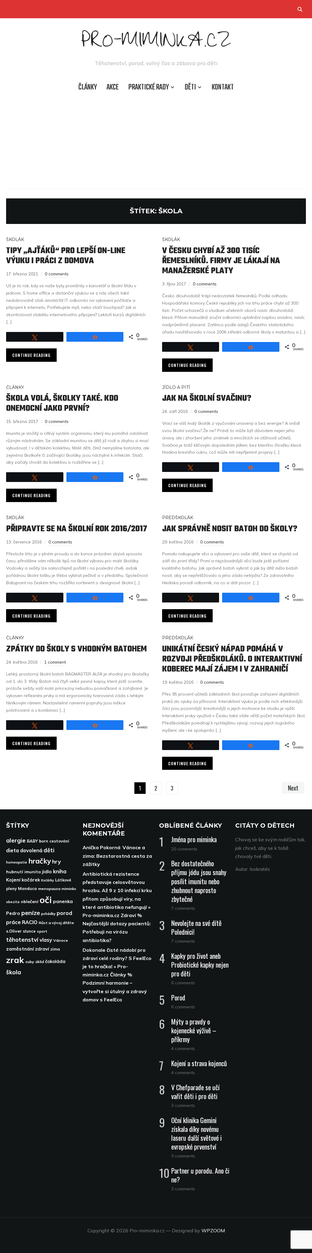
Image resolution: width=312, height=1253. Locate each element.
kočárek (31, 880)
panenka (63, 901)
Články (87, 87)
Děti (190, 87)
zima (55, 949)
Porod (178, 997)
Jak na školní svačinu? (206, 398)
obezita (13, 901)
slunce (29, 931)
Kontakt (223, 87)
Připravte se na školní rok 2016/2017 (76, 529)
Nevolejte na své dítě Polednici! (196, 927)
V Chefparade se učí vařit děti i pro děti (195, 1091)
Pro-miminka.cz (156, 43)
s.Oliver (14, 931)
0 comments (57, 274)
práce (13, 922)
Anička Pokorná (101, 847)
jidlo (47, 871)
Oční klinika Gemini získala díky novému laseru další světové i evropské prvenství (196, 1133)
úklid (39, 961)
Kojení (13, 880)
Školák (15, 239)
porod (64, 913)
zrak (15, 960)
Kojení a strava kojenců (199, 1063)
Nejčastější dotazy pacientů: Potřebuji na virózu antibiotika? (117, 931)
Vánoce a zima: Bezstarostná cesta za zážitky (117, 855)
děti (49, 850)
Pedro (13, 913)
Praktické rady (148, 87)
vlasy (46, 940)
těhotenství (22, 939)
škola (13, 972)
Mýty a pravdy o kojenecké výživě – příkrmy (193, 1030)
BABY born (37, 841)
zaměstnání (20, 949)
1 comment (55, 662)
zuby (29, 961)
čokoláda (55, 961)
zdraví (42, 949)
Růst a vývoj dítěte (56, 922)
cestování (59, 841)
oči (46, 899)
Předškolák (177, 517)
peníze (30, 912)
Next (293, 787)
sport (42, 931)
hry (56, 861)
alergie (16, 840)
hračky (39, 861)
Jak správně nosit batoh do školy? (229, 529)
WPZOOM (213, 1230)
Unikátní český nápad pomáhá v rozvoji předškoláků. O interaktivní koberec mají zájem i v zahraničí (232, 659)
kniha (59, 871)
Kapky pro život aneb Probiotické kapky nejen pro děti (200, 964)
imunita (32, 871)
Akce (113, 87)
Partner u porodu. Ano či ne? (200, 1175)
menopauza (49, 888)
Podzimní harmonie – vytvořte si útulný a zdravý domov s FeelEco (115, 991)
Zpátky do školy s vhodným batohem (76, 649)
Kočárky (47, 880)
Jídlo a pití (176, 387)
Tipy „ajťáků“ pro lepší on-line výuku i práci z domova (65, 255)
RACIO (29, 922)
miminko (69, 888)
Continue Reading (31, 355)
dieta (12, 850)
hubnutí (14, 871)
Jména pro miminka (194, 839)
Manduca (27, 888)
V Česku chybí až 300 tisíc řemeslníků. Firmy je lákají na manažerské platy (221, 260)
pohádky (48, 913)
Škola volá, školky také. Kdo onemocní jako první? (62, 403)
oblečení (29, 901)
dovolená (31, 850)
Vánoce (60, 940)
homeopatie (16, 862)
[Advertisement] (156, 140)
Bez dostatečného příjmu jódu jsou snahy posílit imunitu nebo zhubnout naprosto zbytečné (198, 881)
